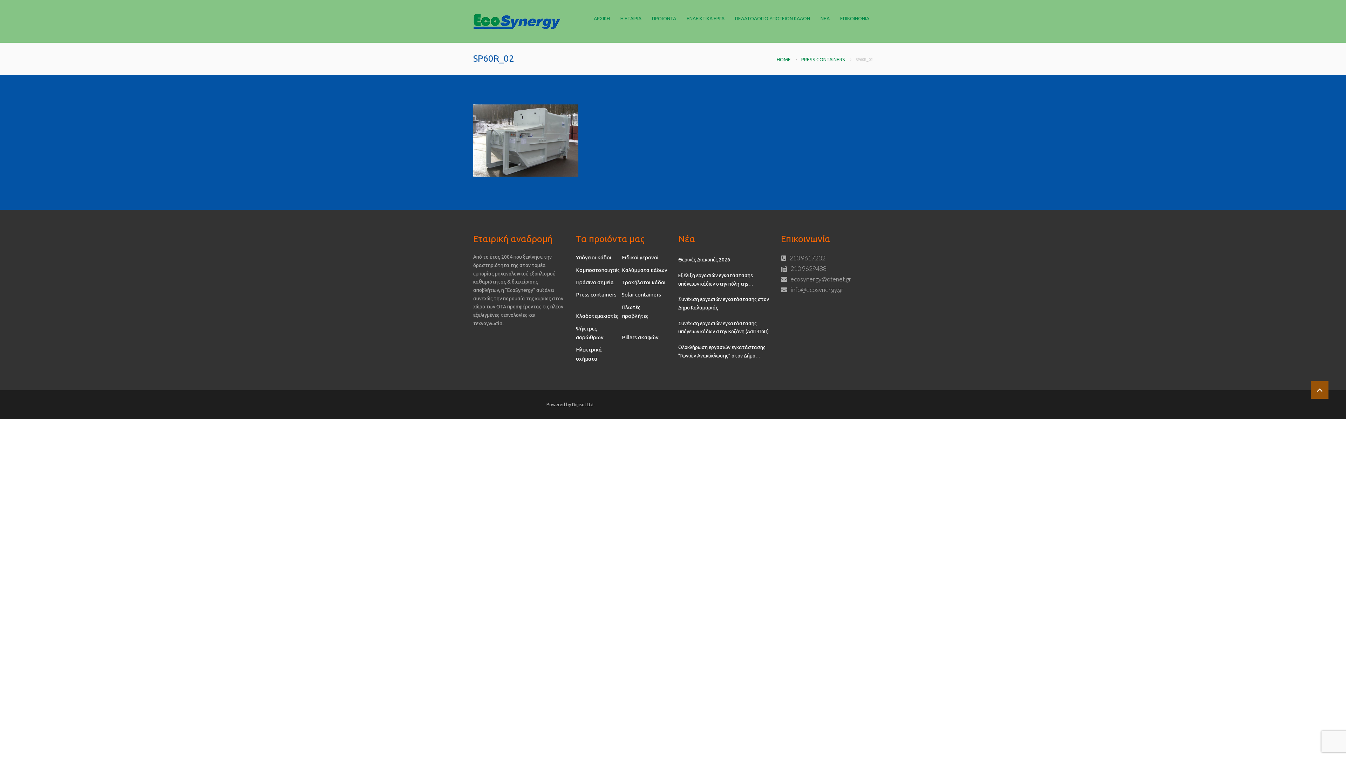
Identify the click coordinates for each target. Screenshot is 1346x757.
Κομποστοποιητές (598, 270)
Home (784, 59)
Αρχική (602, 18)
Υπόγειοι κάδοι (593, 257)
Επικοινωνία (854, 18)
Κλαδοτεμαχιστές (597, 316)
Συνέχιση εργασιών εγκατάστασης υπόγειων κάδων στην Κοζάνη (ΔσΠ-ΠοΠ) (723, 328)
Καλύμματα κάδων (644, 270)
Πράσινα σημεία (595, 282)
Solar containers (641, 295)
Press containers (823, 59)
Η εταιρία (630, 18)
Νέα (825, 18)
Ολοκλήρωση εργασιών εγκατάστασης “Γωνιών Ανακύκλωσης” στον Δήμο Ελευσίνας (722, 352)
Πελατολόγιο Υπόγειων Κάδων (772, 18)
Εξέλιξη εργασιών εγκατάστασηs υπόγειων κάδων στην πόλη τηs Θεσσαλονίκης (715, 280)
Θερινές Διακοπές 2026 (704, 259)
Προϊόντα (664, 18)
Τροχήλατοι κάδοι (644, 282)
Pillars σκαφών (640, 337)
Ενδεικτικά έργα (706, 18)
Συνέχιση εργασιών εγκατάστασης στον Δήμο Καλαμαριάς (723, 303)
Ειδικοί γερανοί (640, 257)
